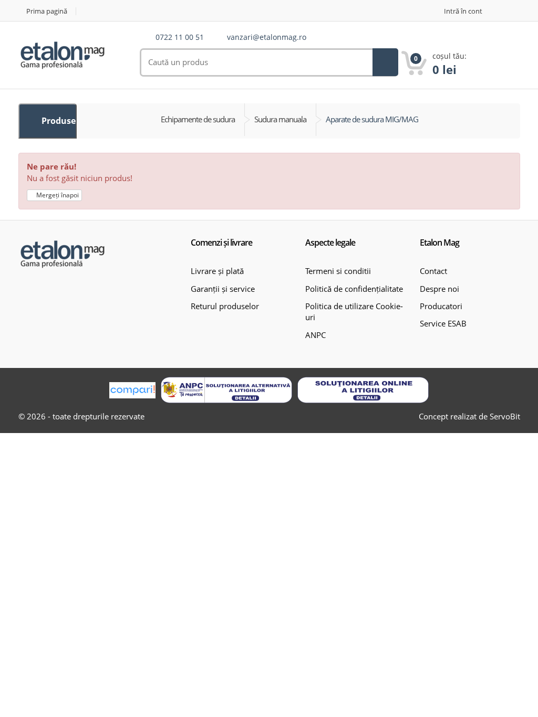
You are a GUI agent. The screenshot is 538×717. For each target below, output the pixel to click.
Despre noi (439, 288)
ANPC (315, 335)
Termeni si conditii (338, 271)
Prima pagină (46, 11)
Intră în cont (463, 11)
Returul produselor (225, 306)
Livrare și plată (217, 271)
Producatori (441, 306)
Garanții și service (223, 288)
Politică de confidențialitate (354, 288)
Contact (433, 271)
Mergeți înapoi (57, 195)
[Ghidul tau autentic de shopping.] (132, 390)
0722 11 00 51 (180, 38)
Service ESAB (443, 323)
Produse (57, 120)
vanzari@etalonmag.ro (266, 38)
